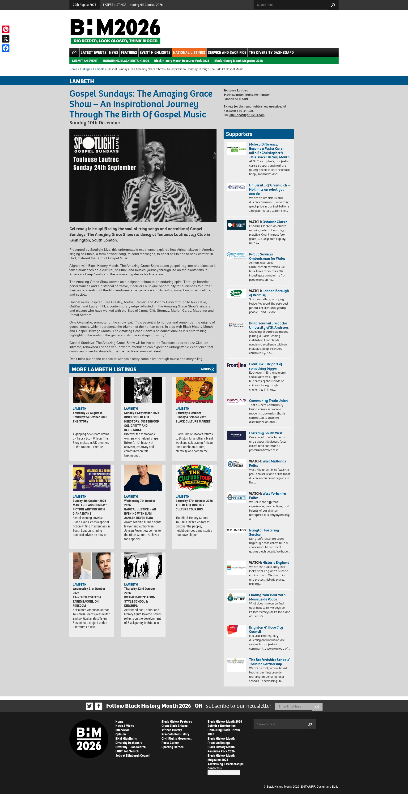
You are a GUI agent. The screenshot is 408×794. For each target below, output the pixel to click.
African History (172, 730)
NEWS (113, 52)
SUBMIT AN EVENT (85, 60)
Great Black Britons (174, 725)
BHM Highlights (126, 738)
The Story (81, 421)
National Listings (189, 52)
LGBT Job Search (127, 751)
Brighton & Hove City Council (266, 629)
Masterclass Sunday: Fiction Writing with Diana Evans (90, 509)
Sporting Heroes (172, 747)
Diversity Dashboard (128, 742)
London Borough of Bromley (269, 293)
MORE (205, 369)
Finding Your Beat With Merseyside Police (267, 597)
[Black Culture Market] (194, 390)
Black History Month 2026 (225, 721)
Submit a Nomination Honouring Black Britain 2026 (224, 729)
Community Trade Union (268, 400)
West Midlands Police (267, 463)
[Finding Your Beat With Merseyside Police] (236, 598)
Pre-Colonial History (175, 734)
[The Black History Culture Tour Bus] (194, 478)
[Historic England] (236, 568)
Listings (85, 69)
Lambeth (99, 69)
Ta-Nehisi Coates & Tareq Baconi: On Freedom (87, 601)
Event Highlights (155, 52)
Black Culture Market (193, 421)
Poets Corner (170, 742)
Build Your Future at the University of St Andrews (269, 325)
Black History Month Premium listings (221, 740)
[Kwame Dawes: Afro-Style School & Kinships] (143, 565)
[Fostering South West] (236, 435)
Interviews (122, 730)
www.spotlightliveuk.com (246, 115)
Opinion (120, 734)
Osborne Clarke (275, 221)
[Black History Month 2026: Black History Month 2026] (115, 31)
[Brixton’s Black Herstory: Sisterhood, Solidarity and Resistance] (143, 390)
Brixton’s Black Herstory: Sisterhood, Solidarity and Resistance (141, 423)
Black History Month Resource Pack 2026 (181, 60)
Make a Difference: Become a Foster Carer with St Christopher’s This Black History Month (269, 151)
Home (73, 69)
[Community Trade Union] (236, 402)
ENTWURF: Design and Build (320, 786)
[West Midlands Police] (236, 464)
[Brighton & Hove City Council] (236, 631)
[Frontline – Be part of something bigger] (236, 365)
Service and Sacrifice (227, 52)
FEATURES (129, 52)
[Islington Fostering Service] (236, 530)
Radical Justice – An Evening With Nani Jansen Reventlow (140, 513)
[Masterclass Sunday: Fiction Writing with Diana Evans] (91, 478)
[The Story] (91, 390)
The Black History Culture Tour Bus (190, 507)
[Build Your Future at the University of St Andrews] (236, 325)
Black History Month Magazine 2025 (221, 757)
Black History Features (177, 721)
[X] (5, 38)
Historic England (276, 562)
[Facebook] (5, 48)
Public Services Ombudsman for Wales (267, 256)
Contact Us (215, 768)
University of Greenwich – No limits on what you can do (269, 189)
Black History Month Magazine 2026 (238, 60)
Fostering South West (266, 433)
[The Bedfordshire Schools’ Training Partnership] (236, 665)
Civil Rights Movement (176, 738)
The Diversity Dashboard (271, 52)
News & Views (124, 725)
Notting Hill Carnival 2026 (146, 4)
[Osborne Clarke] (236, 225)
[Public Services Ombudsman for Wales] (236, 255)
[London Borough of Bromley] (236, 293)
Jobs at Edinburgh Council (132, 755)
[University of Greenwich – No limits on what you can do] (236, 187)
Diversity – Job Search (130, 747)
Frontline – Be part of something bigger (265, 366)
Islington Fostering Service (264, 532)
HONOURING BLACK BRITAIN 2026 (126, 60)
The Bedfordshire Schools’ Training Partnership (269, 661)
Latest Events (93, 52)
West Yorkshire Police (267, 495)
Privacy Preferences (224, 773)
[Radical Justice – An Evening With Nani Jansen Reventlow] (143, 478)
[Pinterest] (5, 29)
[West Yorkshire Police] (236, 497)
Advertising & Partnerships (225, 764)
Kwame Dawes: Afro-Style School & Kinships (139, 601)
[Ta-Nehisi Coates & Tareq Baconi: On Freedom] (91, 565)
